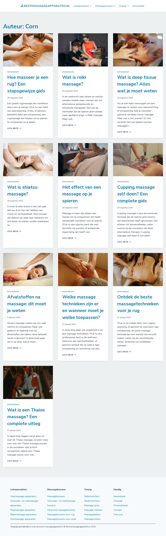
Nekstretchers (91, 496)
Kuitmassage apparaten (23, 519)
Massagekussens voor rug (61, 514)
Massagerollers (92, 519)
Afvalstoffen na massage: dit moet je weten (26, 304)
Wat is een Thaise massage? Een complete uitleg (26, 417)
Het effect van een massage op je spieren (81, 194)
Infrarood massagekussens (61, 510)
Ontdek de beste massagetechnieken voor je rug (138, 304)
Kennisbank (138, 6)
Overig (122, 6)
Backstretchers (92, 500)
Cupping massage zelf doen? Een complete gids (136, 194)
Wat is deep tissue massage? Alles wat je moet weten (137, 84)
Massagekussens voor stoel (61, 519)
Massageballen (92, 514)
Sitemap (117, 500)
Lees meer (14, 128)
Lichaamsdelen (81, 6)
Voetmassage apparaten (23, 496)
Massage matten (93, 510)
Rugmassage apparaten (23, 510)
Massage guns (91, 505)
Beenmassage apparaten (23, 514)
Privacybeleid (120, 505)
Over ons (118, 514)
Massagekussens (104, 6)
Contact (117, 510)
